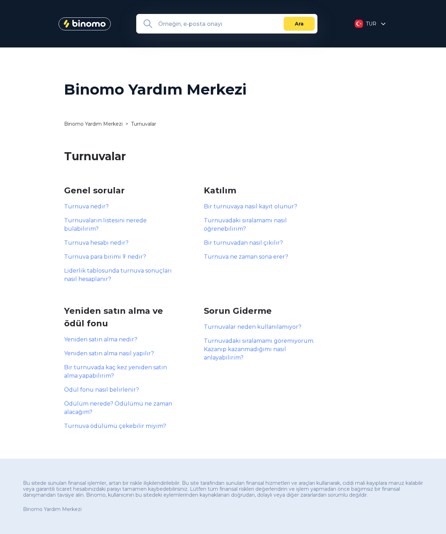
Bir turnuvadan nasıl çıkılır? (243, 242)
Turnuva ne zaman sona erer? (246, 256)
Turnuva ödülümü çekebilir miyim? (115, 426)
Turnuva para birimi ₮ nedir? (105, 256)
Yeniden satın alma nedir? (100, 339)
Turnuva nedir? (86, 206)
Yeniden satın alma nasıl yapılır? (109, 353)
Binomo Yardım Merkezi (93, 124)
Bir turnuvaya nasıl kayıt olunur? (250, 206)
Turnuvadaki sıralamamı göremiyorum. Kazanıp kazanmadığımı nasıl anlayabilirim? (259, 349)
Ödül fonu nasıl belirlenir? (101, 389)
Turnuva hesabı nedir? (96, 242)
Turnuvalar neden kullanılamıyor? (252, 327)
